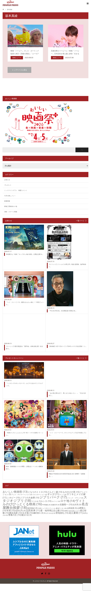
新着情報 (7, 201)
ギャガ (53, 494)
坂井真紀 (32, 508)
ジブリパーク (53, 497)
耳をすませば (49, 513)
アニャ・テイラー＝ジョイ (21, 494)
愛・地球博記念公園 (52, 510)
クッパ (62, 494)
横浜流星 (15, 512)
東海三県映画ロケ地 (10, 206)
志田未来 (33, 510)
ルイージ (56, 501)
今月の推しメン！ (10, 196)
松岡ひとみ (75, 511)
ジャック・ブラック (75, 498)
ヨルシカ (45, 501)
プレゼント (7, 185)
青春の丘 (14, 514)
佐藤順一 (66, 504)
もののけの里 (71, 491)
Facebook (45, 573)
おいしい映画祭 (15, 492)
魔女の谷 (26, 515)
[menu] (87, 3)
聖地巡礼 (62, 512)
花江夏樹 (76, 512)
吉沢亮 (77, 504)
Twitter (42, 573)
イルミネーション (39, 494)
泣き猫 (27, 512)
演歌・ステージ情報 (10, 212)
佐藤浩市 (55, 505)
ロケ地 (67, 501)
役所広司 (20, 510)
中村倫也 (46, 505)
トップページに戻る (19, 70)
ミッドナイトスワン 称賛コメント (15, 190)
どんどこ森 (54, 491)
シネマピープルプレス (40, 581)
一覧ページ (80, 220)
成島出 (67, 511)
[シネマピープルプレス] (10, 3)
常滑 (11, 510)
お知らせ (7, 180)
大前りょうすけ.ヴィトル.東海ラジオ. (52, 508)
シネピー (13, 497)
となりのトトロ (37, 491)
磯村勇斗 (38, 513)
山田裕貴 (72, 508)
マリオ (34, 501)
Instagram (49, 573)
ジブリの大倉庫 (29, 497)
